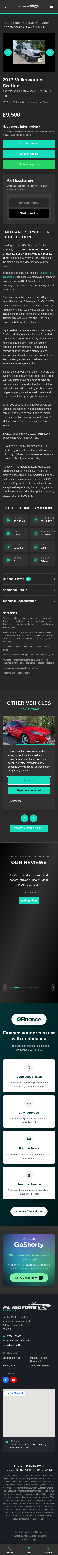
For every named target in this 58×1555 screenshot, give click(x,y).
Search (16, 22)
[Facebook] (6, 1380)
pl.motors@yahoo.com (18, 1340)
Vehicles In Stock (11, 1357)
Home (6, 22)
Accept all (29, 780)
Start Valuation (29, 213)
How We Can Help (27, 1211)
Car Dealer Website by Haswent (29, 1532)
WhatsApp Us (31, 164)
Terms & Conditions (40, 1365)
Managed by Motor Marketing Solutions (29, 1536)
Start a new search (29, 828)
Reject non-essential (29, 790)
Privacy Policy (10, 1365)
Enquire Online (29, 153)
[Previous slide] (8, 52)
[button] (11, 987)
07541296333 (14, 1336)
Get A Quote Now (26, 1277)
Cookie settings (29, 1540)
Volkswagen (31, 22)
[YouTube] (13, 1380)
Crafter (45, 22)
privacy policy (20, 770)
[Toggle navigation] (51, 6)
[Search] (5, 6)
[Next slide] (50, 52)
